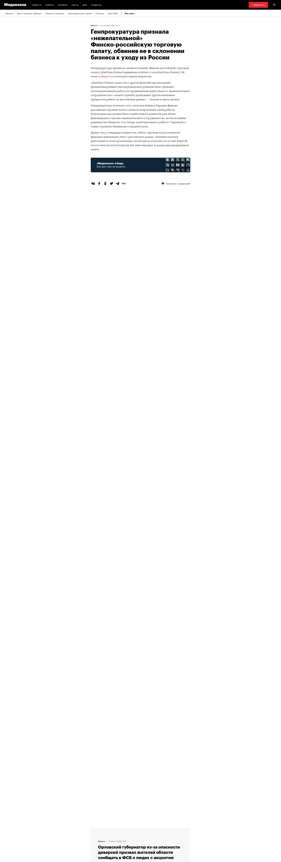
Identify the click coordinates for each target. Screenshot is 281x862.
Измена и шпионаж (55, 13)
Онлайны (62, 4)
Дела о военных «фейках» (29, 13)
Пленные (99, 13)
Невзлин (9, 13)
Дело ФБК (113, 13)
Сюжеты (49, 4)
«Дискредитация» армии (80, 13)
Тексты (74, 4)
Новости (36, 4)
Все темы (129, 13)
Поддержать (258, 4)
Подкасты (96, 4)
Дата (85, 4)
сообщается (105, 76)
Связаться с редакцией (178, 183)
